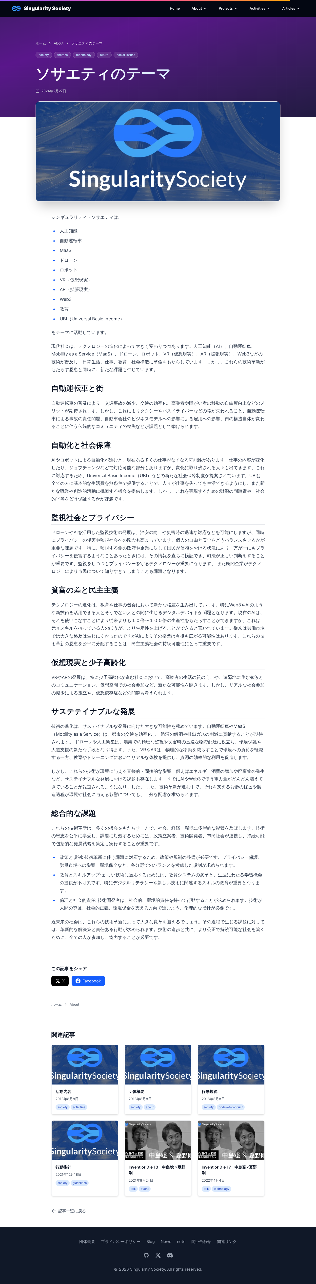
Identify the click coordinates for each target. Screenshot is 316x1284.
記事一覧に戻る (72, 1210)
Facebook (91, 980)
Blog (150, 1241)
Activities (257, 8)
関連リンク (227, 1241)
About (197, 8)
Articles (288, 8)
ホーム (41, 43)
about (58, 43)
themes (62, 55)
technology (84, 55)
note (181, 1241)
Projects (226, 8)
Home (175, 8)
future (104, 55)
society (44, 55)
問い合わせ (201, 1241)
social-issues (126, 55)
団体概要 (87, 1241)
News (166, 1241)
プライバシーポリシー (120, 1241)
